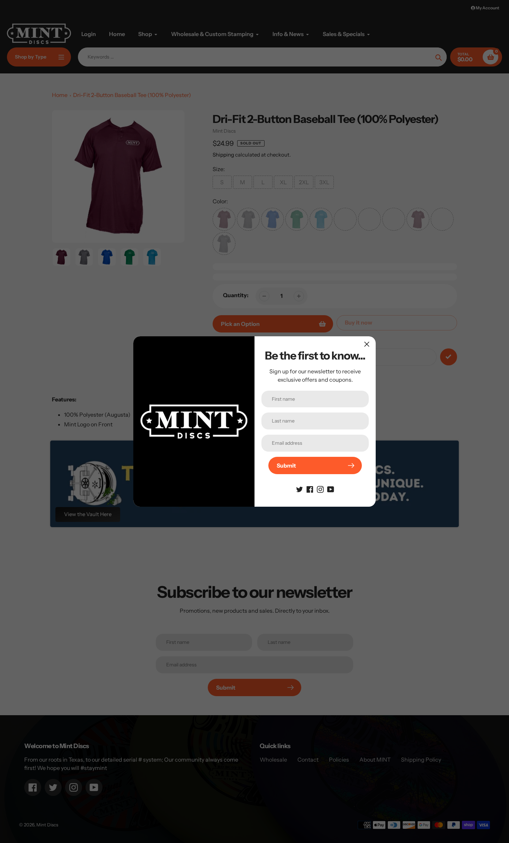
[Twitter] (299, 488)
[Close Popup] (367, 344)
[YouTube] (330, 488)
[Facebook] (309, 488)
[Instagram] (320, 488)
